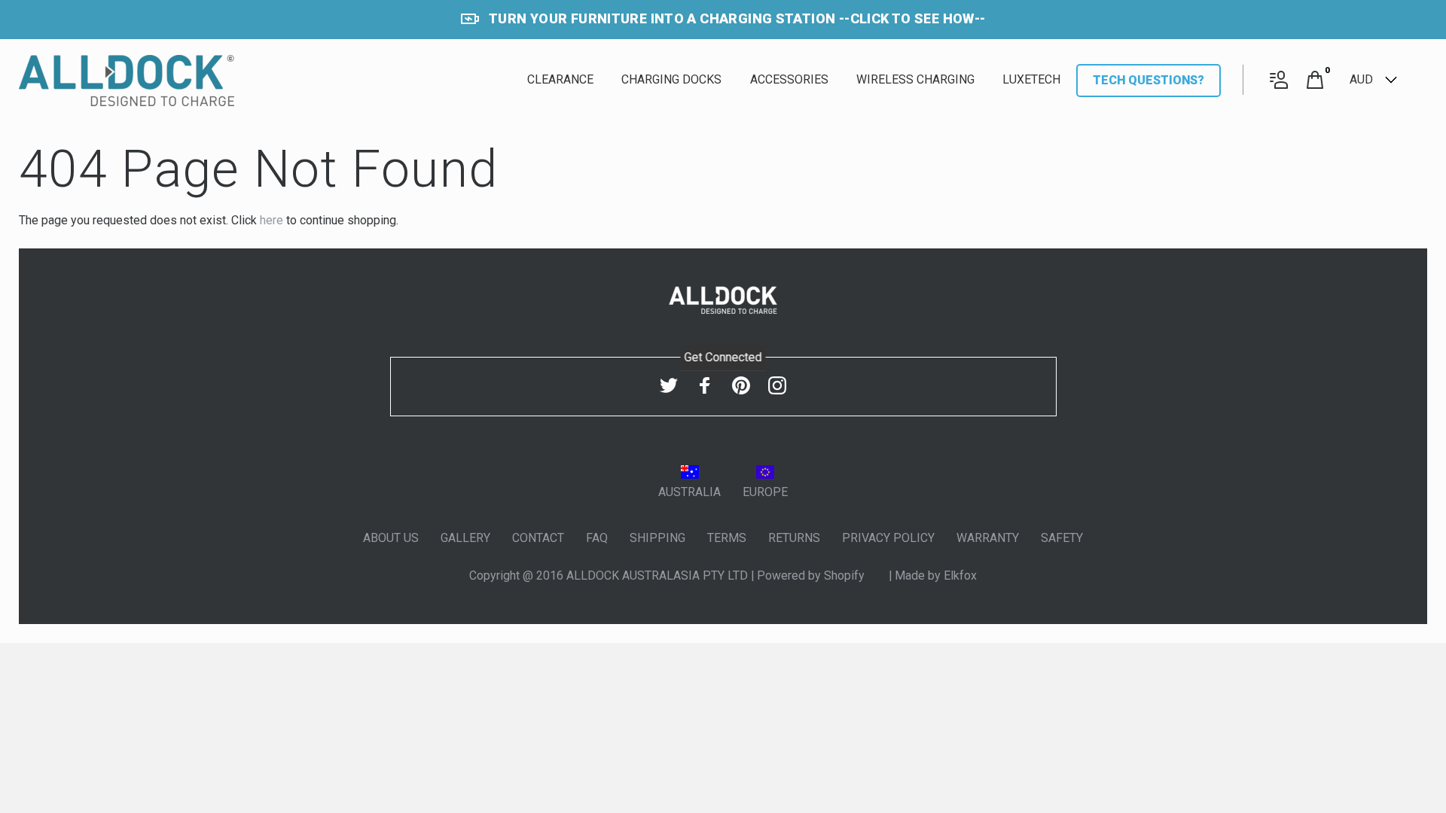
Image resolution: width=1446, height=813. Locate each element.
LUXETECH (1031, 79)
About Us (391, 538)
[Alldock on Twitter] (669, 385)
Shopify (846, 575)
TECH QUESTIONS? (1148, 80)
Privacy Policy (888, 538)
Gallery (465, 538)
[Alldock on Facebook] (705, 385)
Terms (726, 538)
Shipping (657, 538)
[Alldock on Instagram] (777, 385)
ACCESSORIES (789, 79)
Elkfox (960, 575)
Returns (794, 538)
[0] (1315, 81)
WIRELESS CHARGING (915, 79)
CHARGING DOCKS (671, 79)
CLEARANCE (560, 79)
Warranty (987, 538)
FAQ (597, 538)
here (271, 220)
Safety (1062, 538)
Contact (538, 538)
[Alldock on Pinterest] (741, 385)
